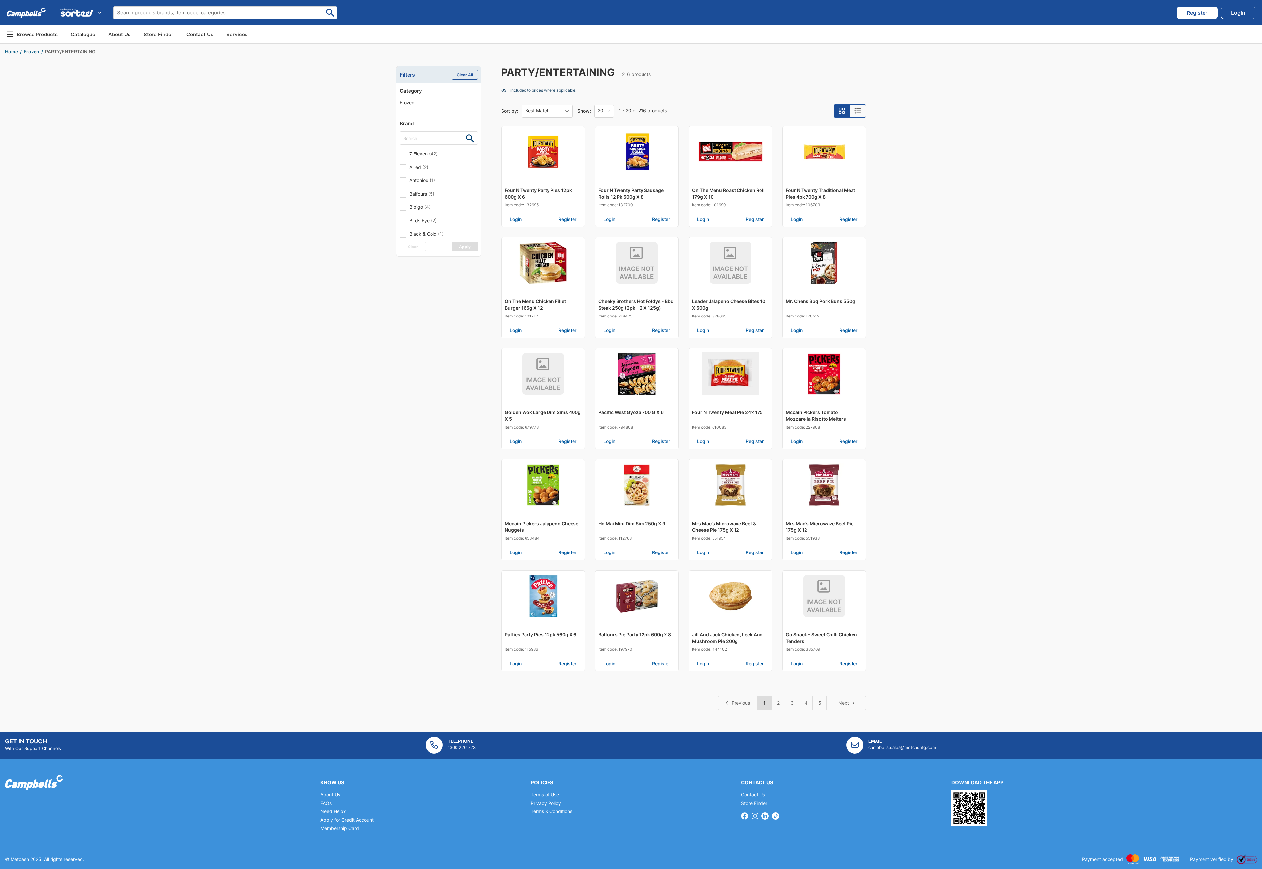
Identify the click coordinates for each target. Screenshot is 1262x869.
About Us (119, 34)
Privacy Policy (546, 803)
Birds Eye (423, 220)
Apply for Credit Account (347, 820)
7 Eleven (423, 153)
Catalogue (83, 34)
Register (567, 219)
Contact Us (753, 794)
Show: (584, 111)
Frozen (407, 102)
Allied (418, 167)
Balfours (421, 194)
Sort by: (509, 111)
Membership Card (339, 828)
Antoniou (422, 180)
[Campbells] (26, 12)
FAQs (326, 803)
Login (516, 219)
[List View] (858, 111)
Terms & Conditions (551, 811)
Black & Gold (426, 234)
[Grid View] (842, 111)
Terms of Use (545, 794)
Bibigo (420, 207)
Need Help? (333, 811)
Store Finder (754, 803)
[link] (1197, 13)
